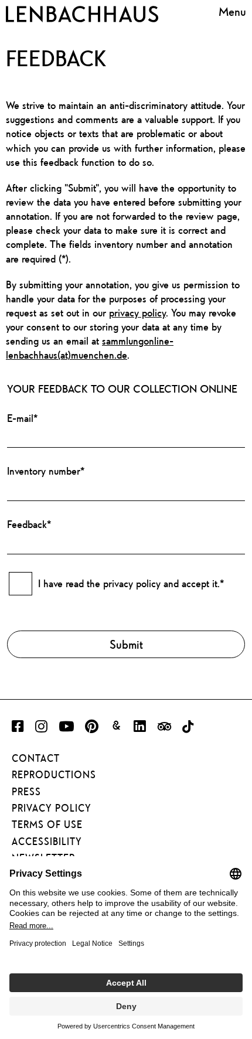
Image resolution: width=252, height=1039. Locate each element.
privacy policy (137, 312)
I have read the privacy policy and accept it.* (131, 583)
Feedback (29, 524)
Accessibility (47, 841)
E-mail (22, 418)
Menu (232, 12)
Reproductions (54, 774)
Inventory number (45, 471)
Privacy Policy (51, 808)
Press (26, 791)
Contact (36, 758)
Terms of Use (47, 824)
